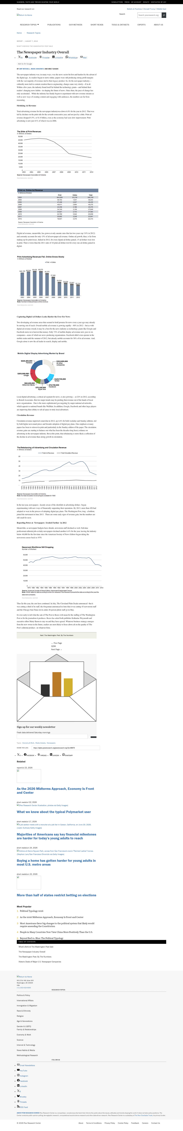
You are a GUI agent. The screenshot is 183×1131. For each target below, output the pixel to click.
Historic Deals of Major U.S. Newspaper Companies (40, 962)
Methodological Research (27, 1055)
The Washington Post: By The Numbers (35, 957)
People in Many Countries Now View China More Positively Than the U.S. (56, 932)
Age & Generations (24, 1021)
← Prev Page (56, 643)
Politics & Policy (23, 995)
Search (122, 14)
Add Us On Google (25, 64)
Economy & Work (28, 743)
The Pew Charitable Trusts (143, 1115)
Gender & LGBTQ (24, 1026)
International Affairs (25, 1000)
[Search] (164, 15)
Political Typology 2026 (31, 911)
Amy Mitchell (24, 69)
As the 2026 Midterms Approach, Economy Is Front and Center (55, 791)
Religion (20, 1016)
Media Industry (40, 743)
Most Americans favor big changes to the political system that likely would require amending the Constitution (57, 925)
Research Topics (28, 24)
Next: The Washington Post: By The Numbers (56, 635)
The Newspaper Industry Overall (32, 952)
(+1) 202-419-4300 (24, 988)
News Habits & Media (26, 1050)
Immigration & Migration (27, 1005)
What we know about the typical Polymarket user (54, 812)
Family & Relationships (26, 1029)
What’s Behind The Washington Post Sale (35, 46)
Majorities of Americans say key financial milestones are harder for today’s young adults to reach (56, 836)
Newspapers (51, 743)
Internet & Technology (26, 1045)
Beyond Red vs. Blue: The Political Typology (41, 938)
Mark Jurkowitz (37, 69)
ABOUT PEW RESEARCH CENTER (28, 1113)
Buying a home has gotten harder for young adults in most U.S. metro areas (56, 862)
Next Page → (56, 649)
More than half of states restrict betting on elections (56, 895)
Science (20, 1040)
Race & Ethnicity (24, 1010)
